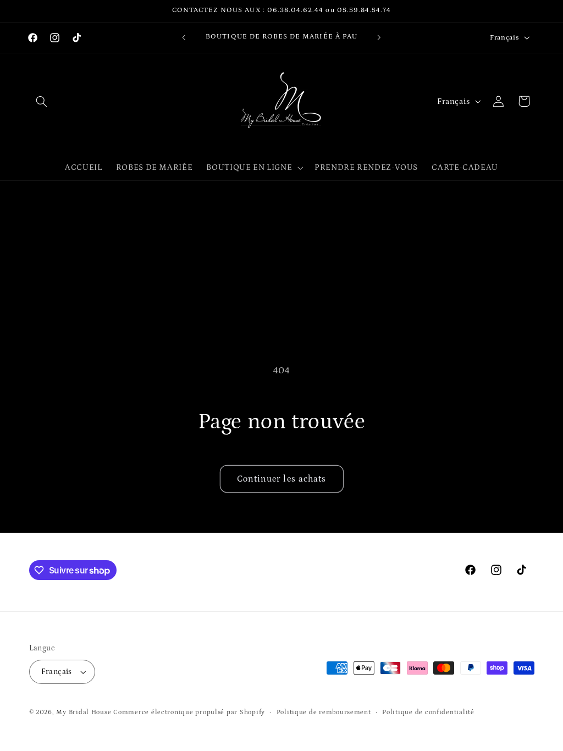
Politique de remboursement (324, 712)
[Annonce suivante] (379, 37)
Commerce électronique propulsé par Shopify (189, 712)
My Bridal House (83, 712)
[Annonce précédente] (184, 37)
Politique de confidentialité (428, 712)
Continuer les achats (281, 479)
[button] (41, 101)
